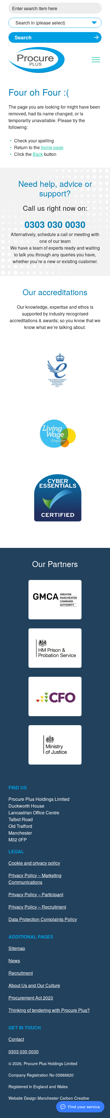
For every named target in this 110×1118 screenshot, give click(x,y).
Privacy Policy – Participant (35, 894)
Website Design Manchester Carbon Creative (48, 1098)
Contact (16, 1039)
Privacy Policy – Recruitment (37, 907)
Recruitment (20, 973)
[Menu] (96, 60)
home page (52, 147)
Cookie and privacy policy (34, 863)
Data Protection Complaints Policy (42, 919)
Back (38, 154)
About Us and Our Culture (34, 985)
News (14, 960)
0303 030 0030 (55, 224)
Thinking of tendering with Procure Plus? (49, 1010)
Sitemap (16, 948)
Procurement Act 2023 (30, 997)
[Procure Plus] (36, 71)
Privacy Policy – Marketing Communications (34, 878)
